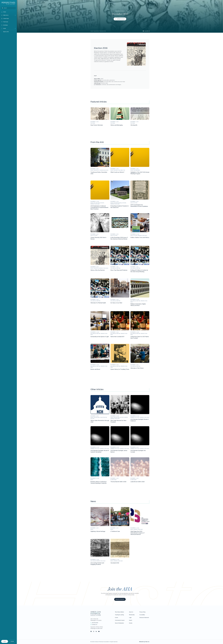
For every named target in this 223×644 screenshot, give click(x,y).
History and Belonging (117, 125)
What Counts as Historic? (117, 172)
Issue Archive (96, 31)
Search (130, 620)
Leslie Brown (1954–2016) (137, 481)
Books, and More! (95, 369)
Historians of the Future (136, 368)
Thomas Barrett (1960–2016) (118, 481)
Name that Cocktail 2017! (117, 336)
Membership (131, 614)
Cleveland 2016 (115, 563)
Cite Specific (133, 125)
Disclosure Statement (144, 617)
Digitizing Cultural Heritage (98, 531)
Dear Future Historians (97, 125)
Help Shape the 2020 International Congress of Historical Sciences (137, 533)
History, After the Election (98, 270)
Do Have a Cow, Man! (116, 303)
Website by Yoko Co (144, 641)
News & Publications (119, 623)
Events (116, 617)
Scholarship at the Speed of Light (100, 336)
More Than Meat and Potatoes (119, 270)
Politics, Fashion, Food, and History (139, 237)
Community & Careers (120, 620)
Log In (4, 641)
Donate (12, 641)
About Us (131, 612)
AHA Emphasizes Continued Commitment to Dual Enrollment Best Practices (99, 207)
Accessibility (142, 614)
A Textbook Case (115, 531)
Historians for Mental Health (98, 303)
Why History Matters (119, 612)
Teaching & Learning (119, 614)
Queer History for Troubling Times (120, 369)
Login (130, 617)
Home (92, 31)
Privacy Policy (142, 612)
